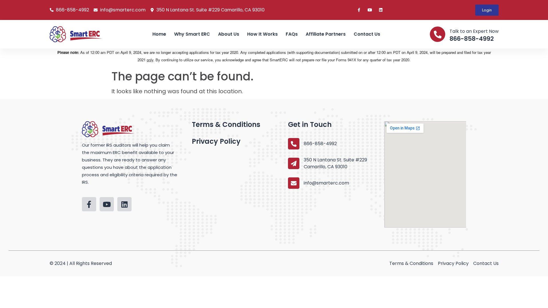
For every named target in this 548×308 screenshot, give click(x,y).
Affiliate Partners (326, 34)
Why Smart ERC (192, 34)
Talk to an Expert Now (474, 31)
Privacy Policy (216, 141)
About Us (228, 34)
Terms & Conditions (226, 124)
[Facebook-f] (359, 10)
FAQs (292, 34)
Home (159, 34)
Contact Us (367, 34)
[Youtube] (370, 10)
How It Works (262, 34)
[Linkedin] (381, 10)
